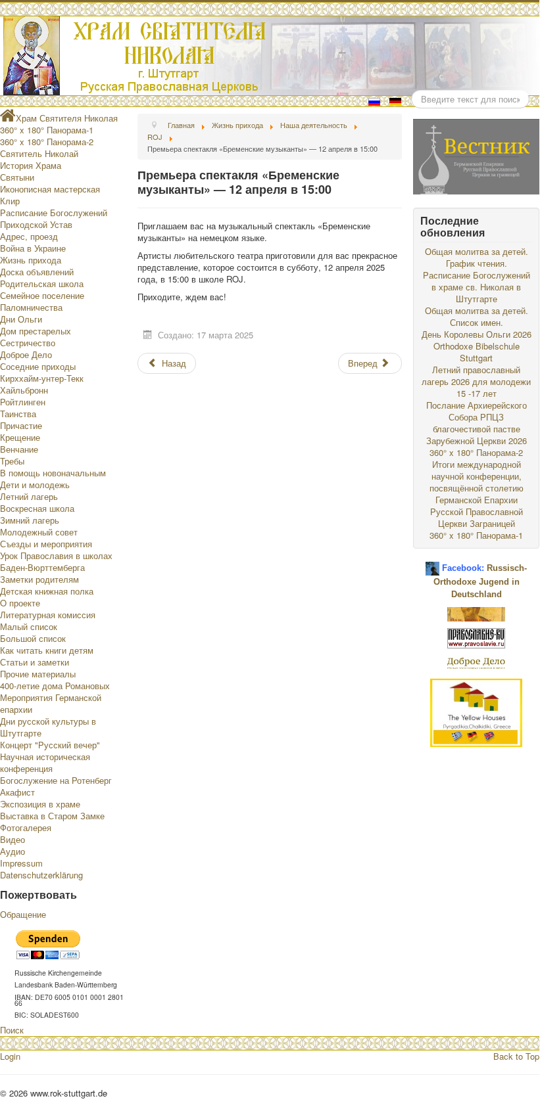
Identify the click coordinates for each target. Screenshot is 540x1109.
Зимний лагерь (29, 520)
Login (10, 1056)
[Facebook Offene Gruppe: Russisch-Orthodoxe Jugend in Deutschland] (432, 563)
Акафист (17, 792)
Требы (12, 461)
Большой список (33, 638)
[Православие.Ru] (476, 637)
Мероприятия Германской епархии (50, 703)
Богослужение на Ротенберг (56, 780)
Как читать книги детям (46, 650)
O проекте (20, 603)
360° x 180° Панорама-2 (46, 141)
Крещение (20, 437)
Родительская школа (42, 283)
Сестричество (27, 342)
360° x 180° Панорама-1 (46, 130)
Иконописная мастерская (50, 189)
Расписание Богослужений (53, 212)
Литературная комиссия (47, 614)
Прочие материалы (38, 674)
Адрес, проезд (29, 236)
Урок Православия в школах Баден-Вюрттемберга (56, 561)
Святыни (17, 177)
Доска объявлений (37, 271)
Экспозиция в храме (40, 804)
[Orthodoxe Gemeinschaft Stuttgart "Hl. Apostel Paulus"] (476, 613)
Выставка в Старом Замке (52, 815)
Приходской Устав (36, 224)
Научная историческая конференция (45, 762)
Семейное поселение (42, 295)
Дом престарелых (35, 331)
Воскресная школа (37, 508)
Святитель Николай (39, 153)
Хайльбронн (24, 390)
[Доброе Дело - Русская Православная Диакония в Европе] (476, 662)
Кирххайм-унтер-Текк (42, 378)
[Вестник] (476, 155)
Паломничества (31, 307)
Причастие (21, 425)
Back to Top (516, 1056)
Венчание (19, 449)
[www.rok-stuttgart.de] (271, 55)
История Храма (30, 165)
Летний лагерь (29, 496)
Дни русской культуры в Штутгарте (48, 727)
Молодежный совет (39, 532)
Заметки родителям (39, 579)
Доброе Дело (26, 354)
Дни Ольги (21, 319)
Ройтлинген (22, 402)
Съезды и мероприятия (46, 543)
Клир (10, 200)
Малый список (28, 626)
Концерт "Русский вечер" (50, 744)
